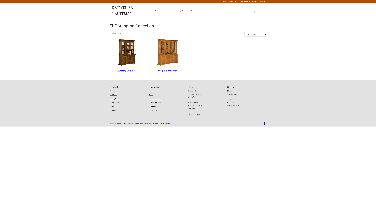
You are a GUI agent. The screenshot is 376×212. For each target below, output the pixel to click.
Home (151, 90)
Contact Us (262, 1)
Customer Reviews (155, 98)
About (224, 1)
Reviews (254, 1)
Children (169, 10)
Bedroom (158, 10)
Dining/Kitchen (196, 10)
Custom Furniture (233, 1)
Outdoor (218, 10)
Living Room (181, 10)
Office (208, 10)
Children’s (113, 94)
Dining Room (114, 98)
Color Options (244, 1)
